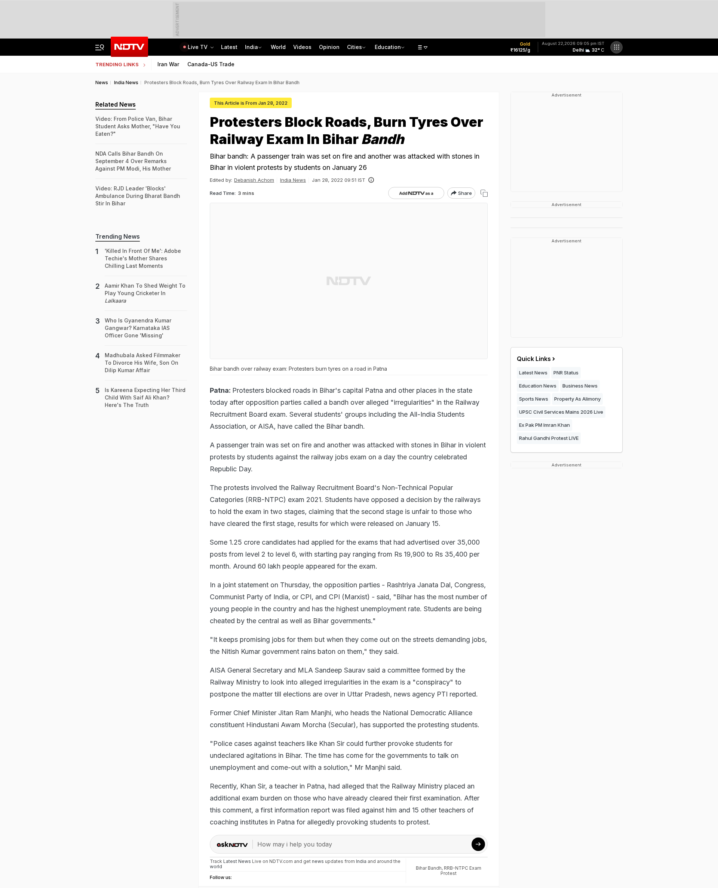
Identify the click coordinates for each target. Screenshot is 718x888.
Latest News (533, 373)
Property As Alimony (577, 399)
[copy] (484, 193)
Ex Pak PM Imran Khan (544, 425)
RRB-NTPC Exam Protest (461, 870)
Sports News (533, 399)
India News (293, 180)
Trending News (117, 236)
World (278, 47)
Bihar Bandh (429, 868)
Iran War (168, 64)
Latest (229, 47)
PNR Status (566, 373)
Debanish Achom (254, 180)
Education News (537, 386)
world (216, 866)
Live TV (198, 47)
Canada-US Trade (210, 64)
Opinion (329, 47)
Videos (302, 47)
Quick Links (534, 358)
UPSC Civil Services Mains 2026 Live (561, 412)
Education (388, 47)
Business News (580, 386)
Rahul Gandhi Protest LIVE (549, 438)
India (251, 47)
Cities (354, 47)
